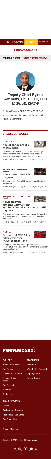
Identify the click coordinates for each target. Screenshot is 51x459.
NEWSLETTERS (17, 42)
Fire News (7, 232)
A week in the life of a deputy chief (16, 146)
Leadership (7, 142)
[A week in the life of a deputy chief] (40, 144)
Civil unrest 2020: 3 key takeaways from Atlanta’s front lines (17, 237)
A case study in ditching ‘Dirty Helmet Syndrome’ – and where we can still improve (24, 206)
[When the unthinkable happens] (40, 171)
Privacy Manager (10, 429)
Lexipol (20, 440)
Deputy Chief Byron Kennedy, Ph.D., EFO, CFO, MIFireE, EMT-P (24, 159)
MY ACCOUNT (31, 42)
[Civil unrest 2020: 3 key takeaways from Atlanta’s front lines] (40, 234)
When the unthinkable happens (16, 176)
